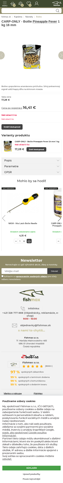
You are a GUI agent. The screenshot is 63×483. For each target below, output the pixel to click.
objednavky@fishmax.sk (35, 325)
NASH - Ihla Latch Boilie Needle (22, 223)
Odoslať (54, 271)
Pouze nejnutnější (31, 479)
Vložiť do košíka (29, 241)
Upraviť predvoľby (31, 474)
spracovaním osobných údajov (31, 277)
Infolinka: (33, 308)
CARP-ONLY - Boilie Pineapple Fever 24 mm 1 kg (37, 141)
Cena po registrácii (11, 108)
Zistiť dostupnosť (36, 149)
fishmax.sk (57, 4)
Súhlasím (31, 468)
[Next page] (59, 218)
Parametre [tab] (11, 166)
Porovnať (22, 5)
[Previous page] (3, 218)
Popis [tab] (8, 160)
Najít (57, 10)
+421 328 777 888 (12, 313)
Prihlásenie (36, 3)
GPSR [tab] (8, 172)
